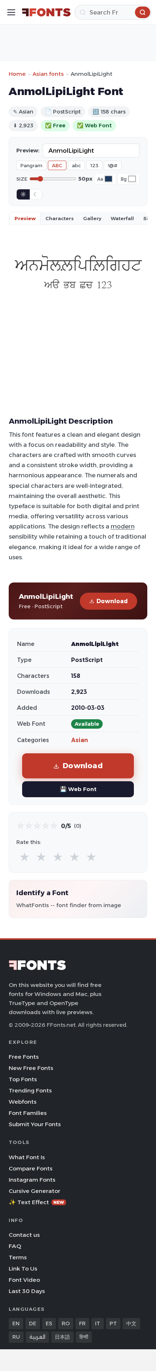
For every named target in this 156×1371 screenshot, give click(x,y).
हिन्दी (83, 1337)
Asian (79, 740)
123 (94, 165)
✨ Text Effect (36, 1202)
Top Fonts (23, 1079)
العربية (37, 1337)
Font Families (28, 1112)
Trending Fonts (30, 1090)
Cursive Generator (34, 1190)
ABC (57, 165)
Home (17, 73)
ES (49, 1323)
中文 (131, 1323)
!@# (113, 165)
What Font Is (27, 1157)
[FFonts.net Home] (46, 12)
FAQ (15, 1246)
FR (82, 1323)
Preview (25, 218)
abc (76, 165)
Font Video (24, 1279)
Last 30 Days (27, 1291)
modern (123, 526)
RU (16, 1337)
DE (32, 1323)
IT (97, 1323)
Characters (59, 218)
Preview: (28, 150)
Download (112, 601)
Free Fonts (24, 1056)
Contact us (24, 1234)
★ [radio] (24, 857)
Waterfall (122, 218)
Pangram (31, 165)
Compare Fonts (31, 1168)
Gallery (92, 218)
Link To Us (23, 1268)
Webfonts (23, 1101)
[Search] (142, 12)
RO (66, 1323)
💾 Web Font (78, 789)
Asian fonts (48, 73)
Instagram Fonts (32, 1179)
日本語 (62, 1337)
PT (113, 1323)
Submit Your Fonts (35, 1124)
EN (16, 1323)
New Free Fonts (31, 1068)
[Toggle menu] (11, 12)
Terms (18, 1257)
